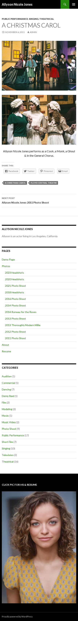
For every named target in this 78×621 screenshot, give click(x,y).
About (5, 344)
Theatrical (46, 18)
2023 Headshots (14, 272)
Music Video (9, 422)
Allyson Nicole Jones (17, 4)
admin (33, 32)
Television (7, 455)
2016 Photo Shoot (15, 298)
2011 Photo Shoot (15, 338)
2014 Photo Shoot (15, 305)
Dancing (6, 389)
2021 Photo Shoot (15, 285)
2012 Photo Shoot (15, 331)
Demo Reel (8, 395)
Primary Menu (73, 4)
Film (4, 402)
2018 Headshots (14, 292)
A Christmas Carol (15, 183)
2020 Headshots (14, 279)
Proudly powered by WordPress (17, 616)
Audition (7, 376)
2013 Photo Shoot (15, 318)
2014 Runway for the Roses (20, 312)
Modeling (7, 409)
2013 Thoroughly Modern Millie (22, 325)
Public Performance (15, 18)
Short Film (7, 441)
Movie (5, 415)
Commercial (8, 382)
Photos (6, 266)
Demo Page (8, 259)
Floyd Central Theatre (44, 183)
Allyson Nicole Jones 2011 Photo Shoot (25, 200)
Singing (33, 18)
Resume (6, 351)
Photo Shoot (9, 428)
